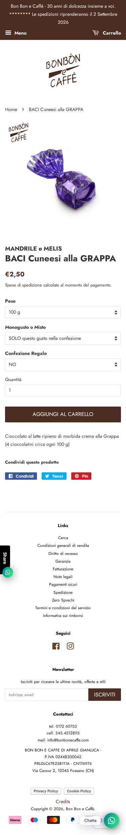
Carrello (111, 33)
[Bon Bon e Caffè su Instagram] (70, 647)
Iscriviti (104, 694)
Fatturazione (63, 569)
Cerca (63, 537)
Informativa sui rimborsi (63, 615)
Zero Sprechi (63, 600)
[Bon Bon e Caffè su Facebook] (56, 647)
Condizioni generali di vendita (63, 545)
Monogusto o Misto (25, 327)
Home (11, 109)
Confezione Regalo (26, 353)
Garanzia (63, 561)
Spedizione (63, 592)
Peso (10, 301)
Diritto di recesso (63, 553)
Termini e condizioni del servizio (63, 608)
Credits (63, 801)
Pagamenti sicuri (63, 584)
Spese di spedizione (23, 285)
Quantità (13, 379)
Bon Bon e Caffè (80, 809)
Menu (20, 33)
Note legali (63, 576)
